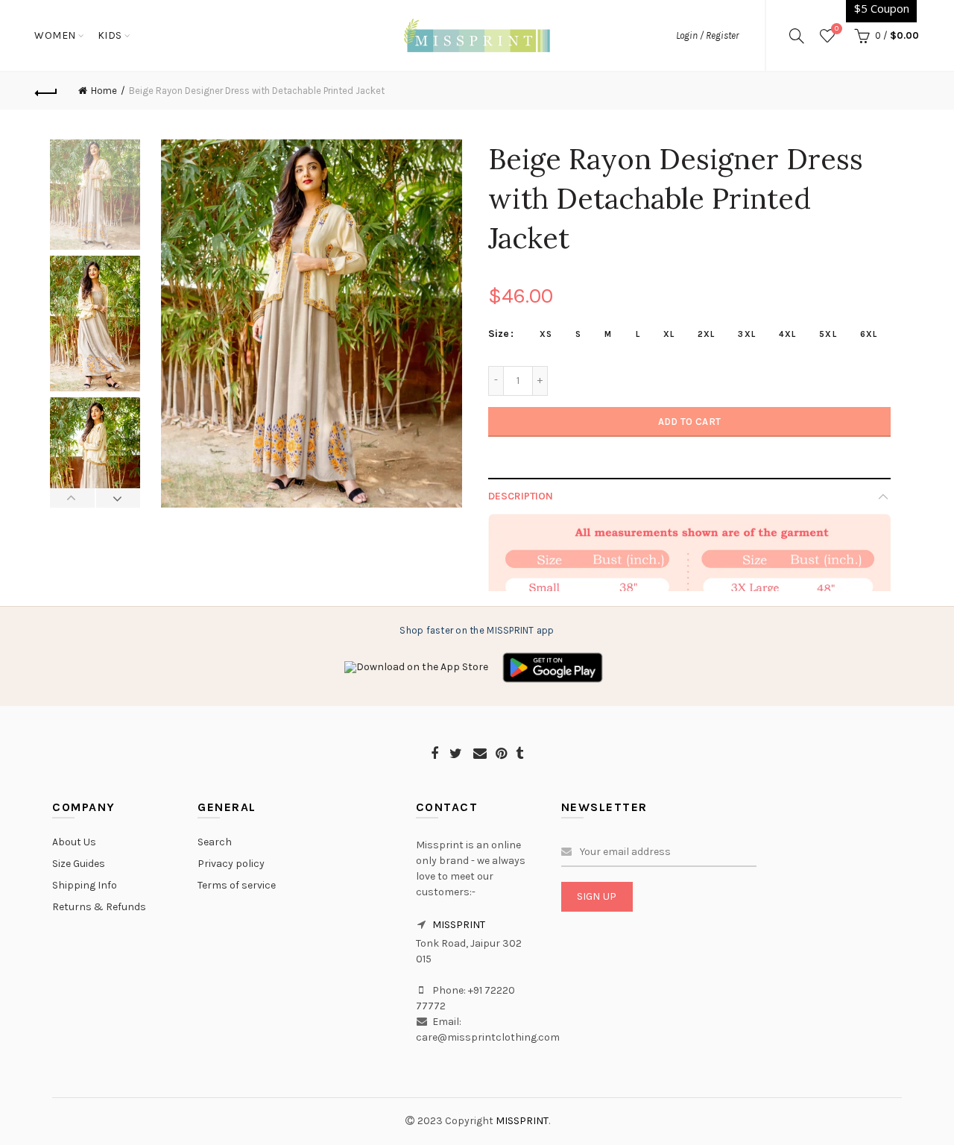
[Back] (46, 91)
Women (55, 35)
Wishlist (836, 29)
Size (498, 334)
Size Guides (78, 863)
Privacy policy (231, 863)
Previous (72, 498)
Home (104, 90)
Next (118, 498)
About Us (74, 842)
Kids (110, 35)
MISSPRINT (458, 924)
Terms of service (237, 885)
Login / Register (707, 35)
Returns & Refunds (99, 906)
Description (520, 496)
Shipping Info (84, 885)
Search (215, 842)
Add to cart (689, 421)
